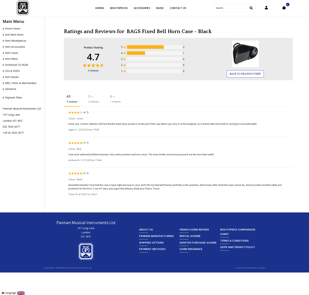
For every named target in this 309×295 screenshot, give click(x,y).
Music (160, 8)
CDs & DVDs (12, 71)
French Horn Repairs (194, 229)
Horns (99, 8)
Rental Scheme (190, 236)
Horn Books (12, 77)
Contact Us (178, 8)
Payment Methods (152, 249)
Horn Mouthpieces (15, 40)
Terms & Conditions (234, 240)
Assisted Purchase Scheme (198, 242)
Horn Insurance (191, 249)
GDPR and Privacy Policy (237, 247)
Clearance (10, 89)
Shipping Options (151, 242)
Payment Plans (13, 97)
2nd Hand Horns (14, 34)
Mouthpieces (119, 8)
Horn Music (11, 58)
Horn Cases (11, 52)
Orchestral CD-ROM (16, 64)
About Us (146, 229)
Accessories (142, 8)
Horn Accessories (15, 46)
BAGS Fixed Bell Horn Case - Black (169, 31)
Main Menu (13, 21)
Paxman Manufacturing (156, 236)
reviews (93, 70)
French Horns (12, 28)
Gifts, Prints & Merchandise (20, 83)
